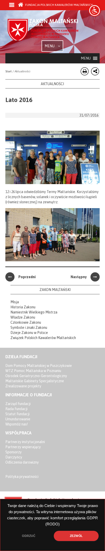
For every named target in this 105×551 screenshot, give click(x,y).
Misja (14, 302)
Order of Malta (43, 28)
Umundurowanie (17, 419)
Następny (79, 277)
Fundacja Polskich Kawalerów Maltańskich (58, 5)
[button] (86, 58)
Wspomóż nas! (16, 424)
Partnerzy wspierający (23, 447)
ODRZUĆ (28, 536)
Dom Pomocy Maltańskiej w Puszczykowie (38, 366)
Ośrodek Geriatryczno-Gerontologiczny (36, 376)
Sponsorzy (13, 452)
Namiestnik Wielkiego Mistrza (33, 312)
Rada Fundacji (16, 409)
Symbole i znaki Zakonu (28, 327)
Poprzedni (27, 277)
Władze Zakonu (22, 317)
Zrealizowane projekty (23, 386)
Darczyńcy (13, 457)
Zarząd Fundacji (18, 404)
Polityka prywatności (21, 477)
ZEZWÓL (76, 536)
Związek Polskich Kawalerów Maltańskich (43, 338)
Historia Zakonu (22, 307)
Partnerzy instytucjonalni (25, 442)
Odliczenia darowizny (22, 462)
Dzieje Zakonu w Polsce (29, 333)
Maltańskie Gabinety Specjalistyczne (34, 381)
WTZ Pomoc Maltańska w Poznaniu (33, 371)
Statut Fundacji (17, 414)
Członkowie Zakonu (25, 322)
